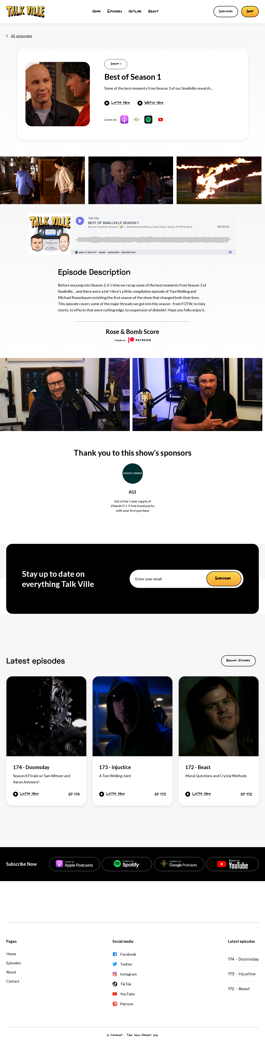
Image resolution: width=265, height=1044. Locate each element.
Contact (12, 981)
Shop (250, 11)
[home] (25, 12)
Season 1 (116, 64)
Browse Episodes (238, 660)
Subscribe (226, 11)
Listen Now (120, 103)
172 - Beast (239, 988)
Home (97, 12)
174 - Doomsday (243, 958)
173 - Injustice (241, 973)
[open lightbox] (57, 94)
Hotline (135, 12)
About (153, 12)
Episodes (114, 12)
